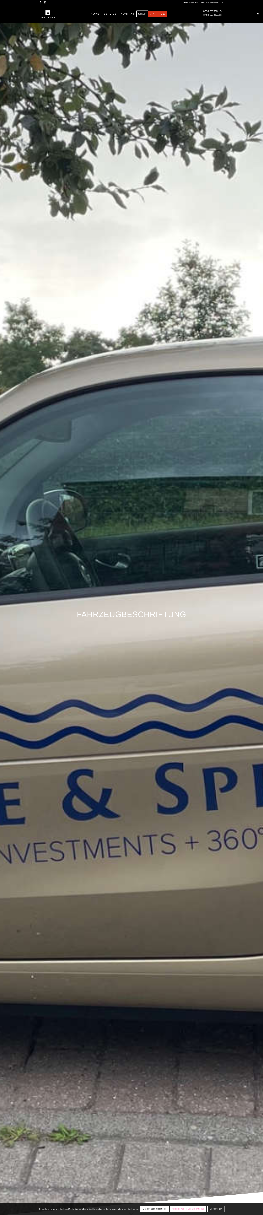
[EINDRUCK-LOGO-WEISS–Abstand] (48, 13)
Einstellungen (216, 1209)
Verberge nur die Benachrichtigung (188, 1209)
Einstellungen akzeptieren (155, 1209)
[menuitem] (95, 14)
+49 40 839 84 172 (190, 2)
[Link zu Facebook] (40, 2)
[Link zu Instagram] (45, 2)
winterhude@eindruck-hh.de (212, 2)
